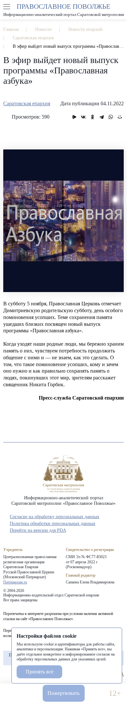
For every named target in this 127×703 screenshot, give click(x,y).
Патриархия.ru (15, 582)
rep (6, 674)
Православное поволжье (63, 10)
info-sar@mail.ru (30, 693)
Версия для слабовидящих (97, 693)
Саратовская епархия (26, 103)
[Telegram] (102, 117)
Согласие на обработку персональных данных (54, 516)
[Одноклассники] (92, 117)
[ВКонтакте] (83, 117)
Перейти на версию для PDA (38, 530)
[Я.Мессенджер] (74, 117)
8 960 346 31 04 (12, 693)
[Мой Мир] (120, 117)
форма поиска (120, 6)
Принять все (39, 671)
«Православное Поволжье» (63, 473)
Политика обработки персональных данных (52, 523)
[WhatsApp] (111, 117)
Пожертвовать (63, 693)
